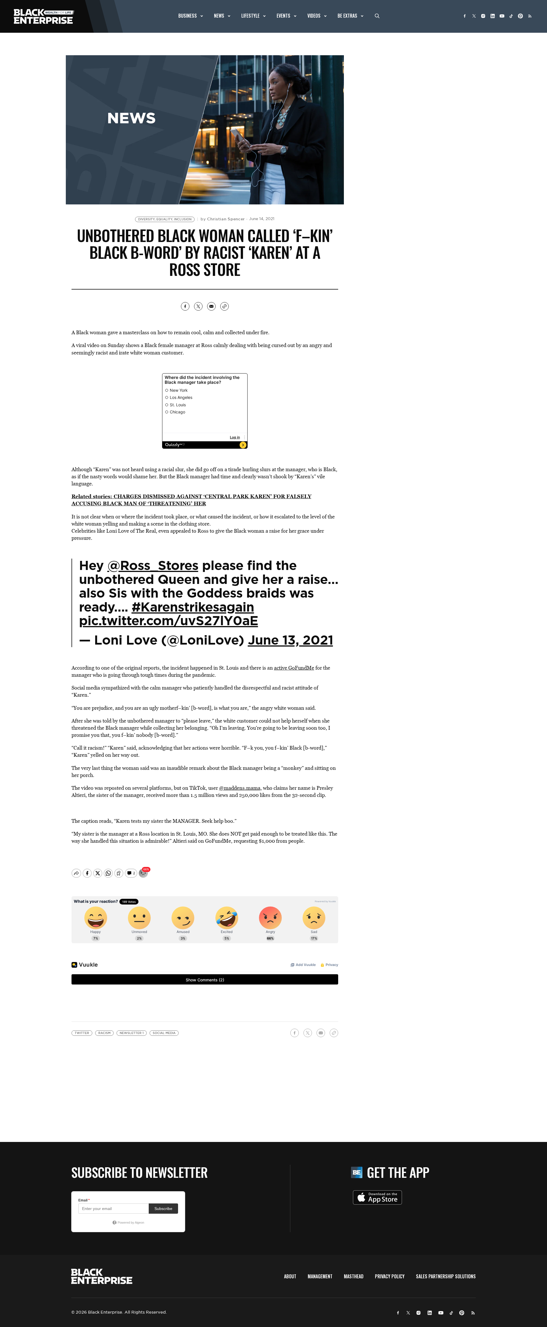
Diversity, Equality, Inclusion (164, 219)
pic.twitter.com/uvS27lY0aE (168, 620)
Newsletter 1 (132, 1033)
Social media (164, 1033)
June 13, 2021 (290, 640)
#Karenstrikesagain (193, 607)
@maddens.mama (239, 787)
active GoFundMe (294, 667)
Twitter (82, 1033)
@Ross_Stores (152, 565)
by (223, 218)
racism (104, 1033)
